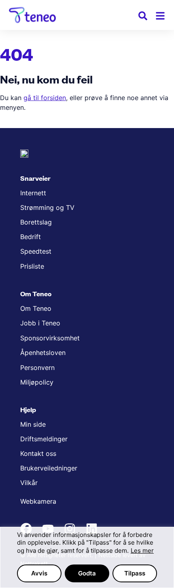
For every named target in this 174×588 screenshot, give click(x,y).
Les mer (142, 550)
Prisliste (32, 266)
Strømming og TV (47, 207)
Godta (87, 573)
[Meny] (160, 16)
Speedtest (35, 251)
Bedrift (30, 237)
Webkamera (38, 501)
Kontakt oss (38, 453)
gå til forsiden (44, 98)
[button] (142, 17)
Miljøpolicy (36, 382)
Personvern (37, 367)
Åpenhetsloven (43, 353)
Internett (33, 193)
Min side (33, 424)
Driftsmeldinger (44, 439)
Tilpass (134, 573)
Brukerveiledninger (48, 468)
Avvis (39, 573)
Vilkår (29, 483)
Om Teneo (35, 308)
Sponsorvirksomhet (50, 338)
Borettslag (36, 222)
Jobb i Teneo (40, 323)
